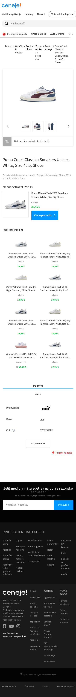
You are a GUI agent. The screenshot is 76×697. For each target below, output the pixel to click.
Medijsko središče (34, 614)
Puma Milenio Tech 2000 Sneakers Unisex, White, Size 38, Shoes (55, 288)
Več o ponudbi (43, 215)
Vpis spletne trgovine (49, 605)
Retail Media (49, 661)
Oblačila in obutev (19, 49)
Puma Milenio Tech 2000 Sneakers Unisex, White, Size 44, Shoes (55, 356)
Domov (9, 46)
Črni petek (29, 686)
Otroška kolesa (35, 540)
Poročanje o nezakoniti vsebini (35, 644)
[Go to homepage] (11, 5)
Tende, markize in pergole (20, 559)
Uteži (63, 553)
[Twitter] (11, 626)
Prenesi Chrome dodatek (48, 634)
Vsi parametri (38, 443)
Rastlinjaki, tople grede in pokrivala (8, 569)
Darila (45, 686)
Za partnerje (49, 655)
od (21, 366)
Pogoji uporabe (64, 611)
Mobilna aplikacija (11, 14)
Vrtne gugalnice (35, 546)
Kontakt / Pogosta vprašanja (34, 631)
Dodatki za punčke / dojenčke (65, 563)
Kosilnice (7, 549)
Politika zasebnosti (65, 602)
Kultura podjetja (34, 605)
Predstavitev (35, 597)
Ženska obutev (29, 48)
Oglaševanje (49, 597)
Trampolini (33, 561)
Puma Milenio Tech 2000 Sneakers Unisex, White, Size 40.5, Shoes (21, 322)
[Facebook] (4, 626)
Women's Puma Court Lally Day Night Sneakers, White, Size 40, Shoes (21, 288)
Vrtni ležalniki (51, 557)
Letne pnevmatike (53, 542)
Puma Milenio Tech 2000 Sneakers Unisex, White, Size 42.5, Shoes (21, 255)
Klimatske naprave (20, 548)
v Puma (21, 261)
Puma (22, 178)
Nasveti (41, 14)
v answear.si (21, 362)
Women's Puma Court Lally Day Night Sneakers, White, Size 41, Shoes (55, 322)
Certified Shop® (47, 623)
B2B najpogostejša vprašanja (50, 646)
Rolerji (50, 549)
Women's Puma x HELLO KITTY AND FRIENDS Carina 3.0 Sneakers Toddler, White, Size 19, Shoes (21, 356)
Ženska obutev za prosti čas (38, 53)
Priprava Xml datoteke (50, 614)
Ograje (19, 540)
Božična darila (9, 686)
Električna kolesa (7, 557)
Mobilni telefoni (19, 569)
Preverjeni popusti (65, 686)
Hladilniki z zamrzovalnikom (36, 554)
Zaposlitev (35, 621)
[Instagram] (18, 626)
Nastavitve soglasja (65, 621)
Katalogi (29, 14)
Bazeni (50, 564)
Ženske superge (48, 48)
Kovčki (64, 574)
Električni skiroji (7, 542)
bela (42, 419)
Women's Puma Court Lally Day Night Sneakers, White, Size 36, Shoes (55, 255)
